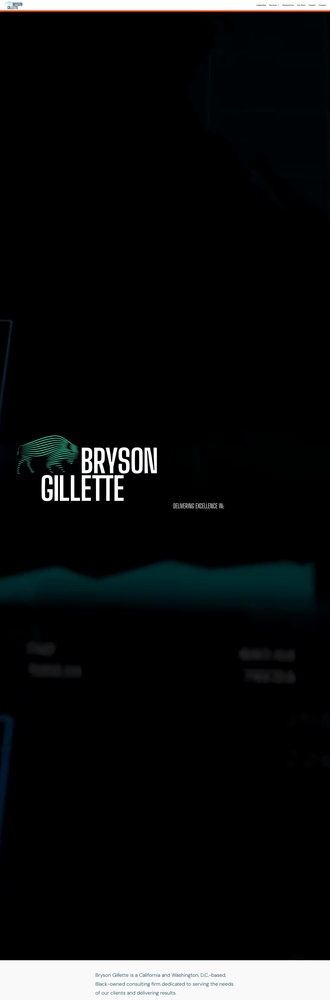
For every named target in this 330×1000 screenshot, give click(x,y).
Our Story (301, 5)
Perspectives (288, 5)
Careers (312, 5)
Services (273, 5)
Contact (322, 5)
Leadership (261, 5)
